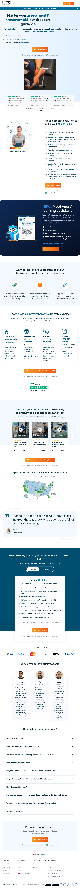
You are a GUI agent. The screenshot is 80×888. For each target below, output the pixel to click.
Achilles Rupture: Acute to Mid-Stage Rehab (58, 444)
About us (51, 864)
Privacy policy (52, 873)
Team (49, 867)
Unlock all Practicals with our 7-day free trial (40, 460)
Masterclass (6, 867)
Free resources (22, 864)
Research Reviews (7, 864)
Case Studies (6, 873)
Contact (35, 867)
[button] (72, 437)
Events (20, 870)
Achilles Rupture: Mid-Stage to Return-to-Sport (20, 444)
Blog (19, 867)
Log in (60, 3)
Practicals (5, 870)
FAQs (34, 864)
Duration (16, 448)
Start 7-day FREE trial (40, 49)
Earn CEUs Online (25, 873)
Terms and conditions (54, 870)
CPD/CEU (24, 448)
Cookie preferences (54, 876)
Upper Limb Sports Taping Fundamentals (39, 443)
